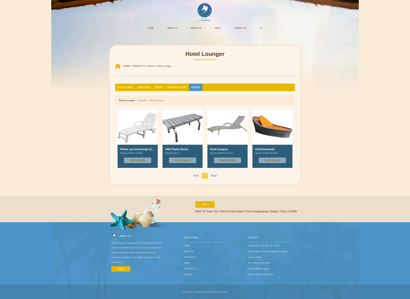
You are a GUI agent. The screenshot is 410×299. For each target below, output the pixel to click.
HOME (151, 28)
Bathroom (144, 87)
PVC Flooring (156, 100)
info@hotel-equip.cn (261, 269)
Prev (196, 175)
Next (214, 175)
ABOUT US (172, 28)
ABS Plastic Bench (176, 149)
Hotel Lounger (164, 66)
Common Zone (177, 87)
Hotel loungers (219, 149)
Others (151, 66)
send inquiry (138, 160)
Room (159, 87)
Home (187, 246)
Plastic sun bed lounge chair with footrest (145, 149)
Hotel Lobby (125, 87)
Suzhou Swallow (219, 292)
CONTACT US (240, 28)
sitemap (188, 274)
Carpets (142, 100)
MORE (121, 269)
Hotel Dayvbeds (265, 149)
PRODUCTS (196, 28)
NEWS (218, 28)
